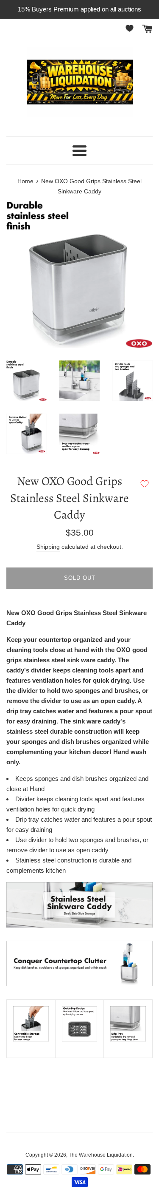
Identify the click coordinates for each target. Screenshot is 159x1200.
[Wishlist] (131, 28)
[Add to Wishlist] (145, 483)
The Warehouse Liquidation (101, 1155)
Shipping (48, 546)
